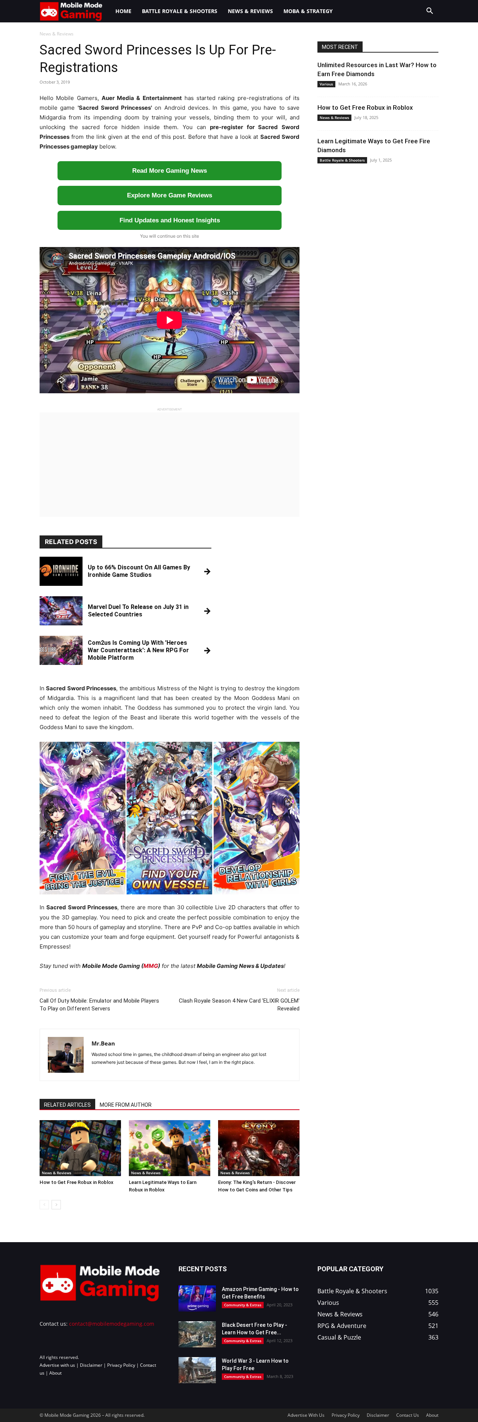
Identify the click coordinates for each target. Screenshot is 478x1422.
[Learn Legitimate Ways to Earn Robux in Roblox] (169, 1148)
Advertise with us (57, 1365)
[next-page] (56, 1204)
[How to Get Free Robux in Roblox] (80, 1148)
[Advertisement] (169, 464)
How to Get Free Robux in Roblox (77, 1182)
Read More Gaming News (169, 170)
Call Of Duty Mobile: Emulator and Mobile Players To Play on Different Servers (99, 1004)
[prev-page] (44, 1204)
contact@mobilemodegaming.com (111, 1323)
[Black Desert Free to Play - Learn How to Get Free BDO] (197, 1334)
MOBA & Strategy (308, 11)
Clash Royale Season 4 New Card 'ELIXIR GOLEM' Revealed (239, 1004)
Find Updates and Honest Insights (170, 220)
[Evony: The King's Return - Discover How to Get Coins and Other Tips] (258, 1148)
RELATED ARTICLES (67, 1105)
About (55, 1373)
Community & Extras (242, 1304)
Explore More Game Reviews (169, 195)
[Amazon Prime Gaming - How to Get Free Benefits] (197, 1298)
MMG (150, 965)
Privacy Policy (121, 1365)
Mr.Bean (103, 1043)
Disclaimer (91, 1365)
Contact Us (407, 1415)
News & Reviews (250, 11)
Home (123, 11)
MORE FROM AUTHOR (126, 1105)
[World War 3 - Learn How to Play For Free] (197, 1370)
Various (326, 84)
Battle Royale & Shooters (179, 11)
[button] (429, 11)
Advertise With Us (306, 1415)
